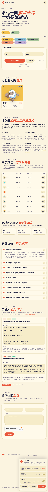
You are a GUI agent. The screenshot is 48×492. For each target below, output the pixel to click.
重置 (40, 60)
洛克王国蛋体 (7, 39)
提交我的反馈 (7, 385)
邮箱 (26, 407)
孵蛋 (43, 177)
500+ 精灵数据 (6, 23)
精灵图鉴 (40, 225)
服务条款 (35, 455)
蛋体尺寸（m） (7, 51)
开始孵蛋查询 (15, 60)
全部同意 (42, 486)
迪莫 (6, 32)
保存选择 (34, 486)
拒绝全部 (25, 486)
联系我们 (29, 455)
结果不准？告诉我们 (24, 64)
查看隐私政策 (22, 489)
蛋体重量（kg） (28, 51)
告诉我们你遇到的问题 (30, 314)
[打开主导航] (44, 2)
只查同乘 (31, 60)
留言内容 (6, 413)
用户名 (6, 407)
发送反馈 (10, 434)
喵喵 (15, 32)
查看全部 (45, 36)
